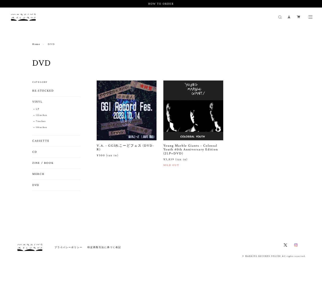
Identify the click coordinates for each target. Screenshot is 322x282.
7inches (41, 121)
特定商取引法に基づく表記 (104, 247)
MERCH (38, 174)
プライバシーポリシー (68, 247)
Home (36, 44)
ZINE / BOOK (43, 163)
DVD (35, 185)
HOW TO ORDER (160, 3)
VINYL (37, 102)
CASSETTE (41, 141)
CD (34, 152)
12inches (41, 115)
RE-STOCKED (43, 91)
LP (37, 109)
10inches (41, 127)
